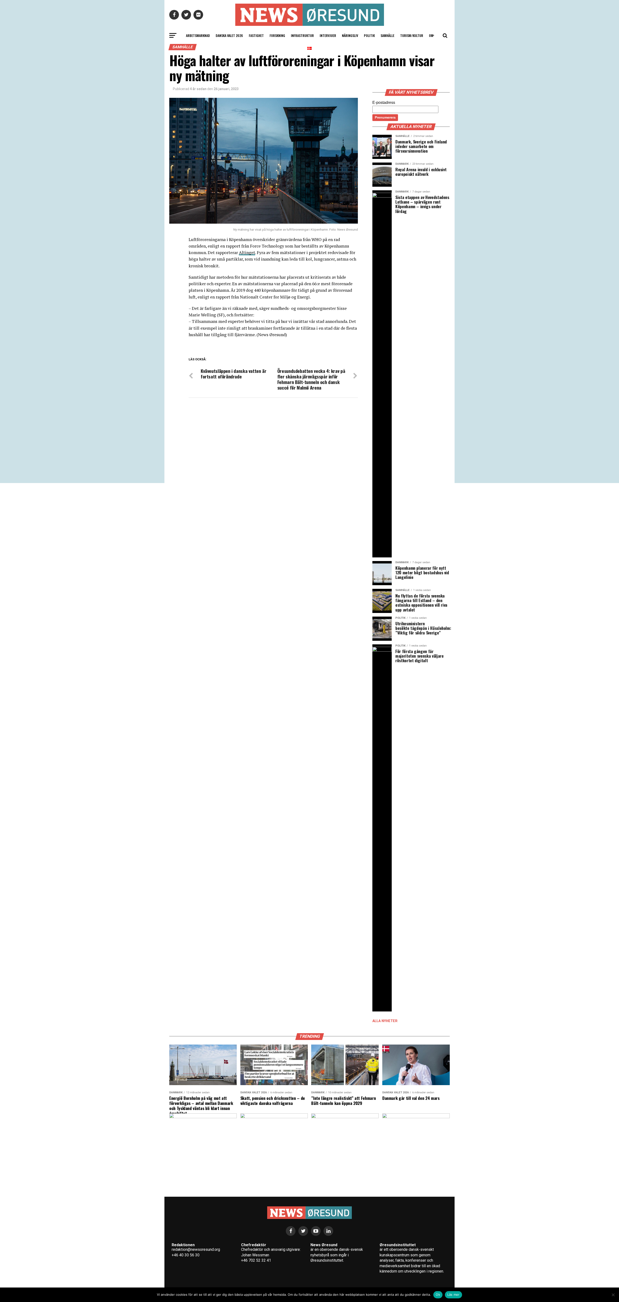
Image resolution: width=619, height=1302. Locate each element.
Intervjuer (328, 35)
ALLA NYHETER (385, 1021)
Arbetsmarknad (198, 35)
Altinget (247, 252)
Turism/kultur (411, 35)
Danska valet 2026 (229, 35)
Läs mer (453, 1294)
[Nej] (613, 1294)
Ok (438, 1294)
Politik (369, 35)
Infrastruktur (302, 35)
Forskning (277, 35)
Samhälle (387, 35)
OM (431, 35)
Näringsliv (350, 35)
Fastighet (256, 35)
